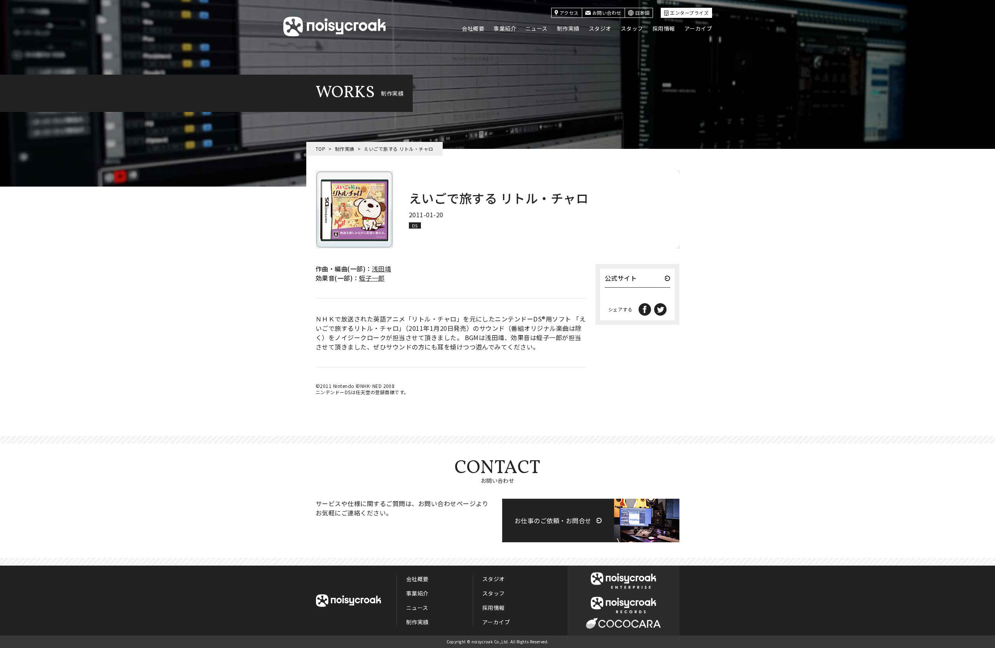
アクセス (569, 12)
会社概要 (473, 28)
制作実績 (568, 28)
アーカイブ (698, 28)
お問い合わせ (606, 12)
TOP (320, 148)
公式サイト (621, 279)
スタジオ (600, 28)
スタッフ (632, 28)
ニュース (536, 28)
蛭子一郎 (372, 278)
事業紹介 (505, 28)
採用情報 (664, 28)
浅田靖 (381, 268)
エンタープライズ (689, 12)
